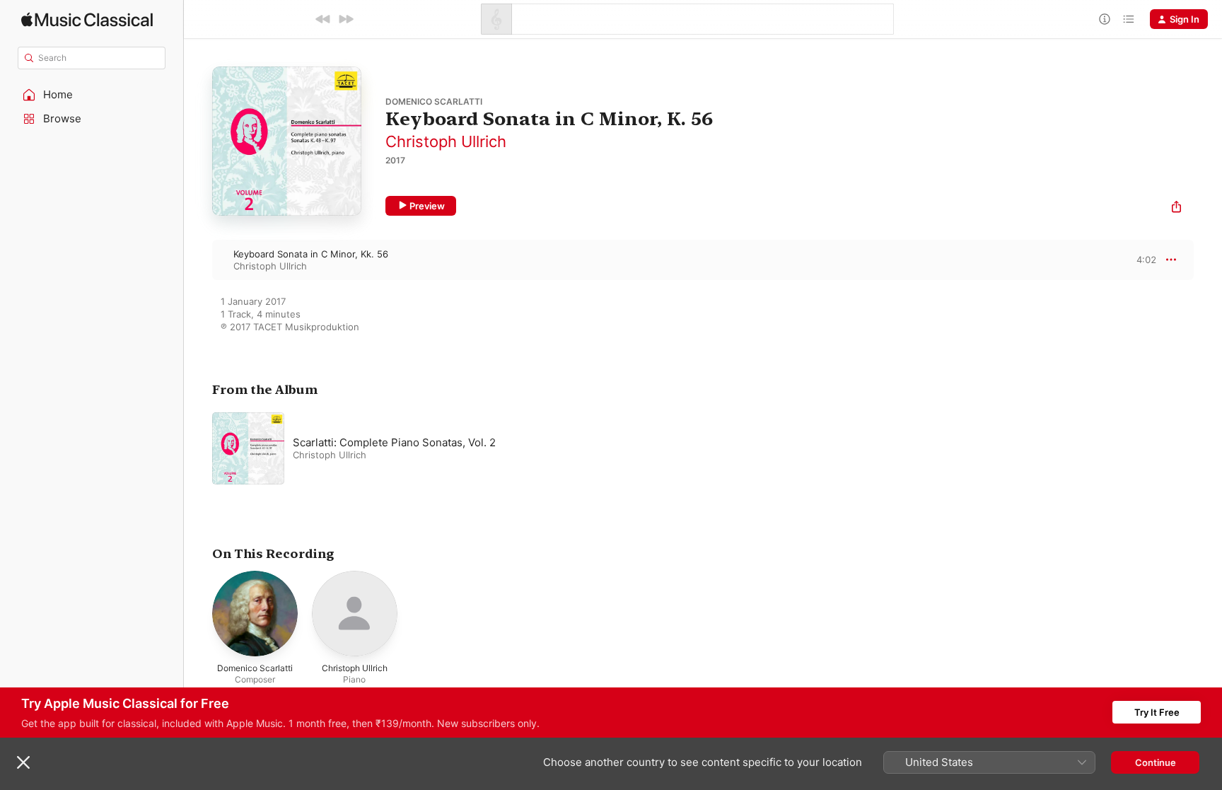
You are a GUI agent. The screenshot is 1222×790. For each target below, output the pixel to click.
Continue (1155, 762)
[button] (91, 94)
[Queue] (1128, 19)
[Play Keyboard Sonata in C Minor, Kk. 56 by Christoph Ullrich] (198, 259)
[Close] (23, 762)
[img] (87, 19)
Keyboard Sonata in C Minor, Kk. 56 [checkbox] (310, 254)
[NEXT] (345, 19)
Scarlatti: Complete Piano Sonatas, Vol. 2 (394, 442)
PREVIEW (1140, 259)
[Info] (1104, 19)
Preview (427, 205)
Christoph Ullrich (445, 141)
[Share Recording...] (1176, 208)
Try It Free (1157, 712)
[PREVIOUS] (323, 19)
